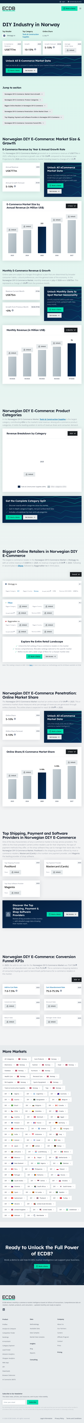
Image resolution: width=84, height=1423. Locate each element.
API (3, 1367)
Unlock (71, 50)
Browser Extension (8, 1375)
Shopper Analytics (8, 1358)
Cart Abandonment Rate (55, 987)
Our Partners (61, 1329)
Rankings (5, 1337)
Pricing (59, 1352)
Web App (5, 1363)
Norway (36, 591)
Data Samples (34, 1333)
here (31, 665)
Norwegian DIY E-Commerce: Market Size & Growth (22, 94)
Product (5, 1319)
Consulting (33, 1360)
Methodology (34, 1324)
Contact (60, 1341)
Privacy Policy (59, 1418)
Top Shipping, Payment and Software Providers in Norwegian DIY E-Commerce (32, 117)
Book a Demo (70, 8)
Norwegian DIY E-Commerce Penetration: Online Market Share (26, 111)
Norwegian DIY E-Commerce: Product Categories (21, 100)
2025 (71, 433)
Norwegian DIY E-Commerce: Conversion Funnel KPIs (23, 123)
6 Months (69, 330)
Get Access (29, 70)
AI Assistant (6, 1341)
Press (59, 1345)
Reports (32, 1353)
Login (63, 2)
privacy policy (18, 1409)
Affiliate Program (63, 1337)
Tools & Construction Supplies (31, 35)
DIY (18, 591)
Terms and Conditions (74, 1418)
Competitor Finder (8, 1333)
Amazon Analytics (8, 1354)
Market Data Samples (37, 1337)
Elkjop (20, 565)
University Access (76, 2)
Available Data (35, 1329)
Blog (31, 1349)
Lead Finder (6, 1350)
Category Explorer (8, 1346)
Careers (60, 1333)
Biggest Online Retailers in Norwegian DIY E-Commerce (24, 106)
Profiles (4, 1324)
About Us (60, 1324)
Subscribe (32, 1402)
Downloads (6, 1371)
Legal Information (46, 1418)
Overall (74, 574)
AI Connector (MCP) (9, 1379)
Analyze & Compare (9, 1329)
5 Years (70, 206)
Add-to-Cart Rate (11, 987)
